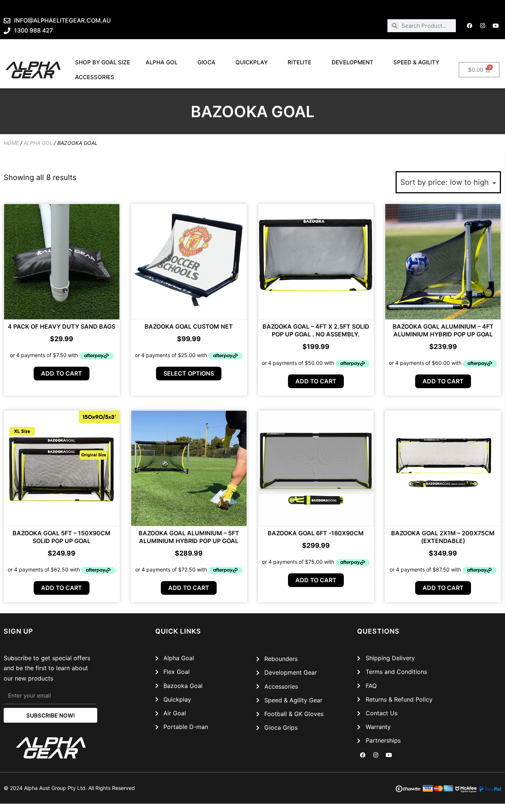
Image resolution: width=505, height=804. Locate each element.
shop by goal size (102, 62)
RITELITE (299, 62)
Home (11, 143)
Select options (188, 373)
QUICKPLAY (251, 62)
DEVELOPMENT (352, 62)
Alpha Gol (161, 62)
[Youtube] (495, 25)
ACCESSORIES (94, 77)
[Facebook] (469, 25)
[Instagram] (482, 25)
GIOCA (206, 62)
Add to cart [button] (61, 373)
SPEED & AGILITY (416, 62)
